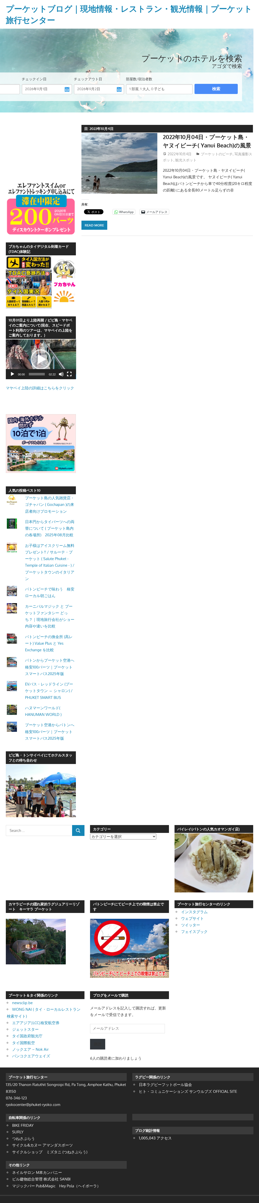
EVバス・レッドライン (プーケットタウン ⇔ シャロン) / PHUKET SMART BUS (49, 691)
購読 (97, 1044)
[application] (41, 359)
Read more (94, 225)
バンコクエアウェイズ (31, 1056)
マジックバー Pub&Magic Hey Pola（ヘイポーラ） (56, 1185)
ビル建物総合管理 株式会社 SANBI (41, 1179)
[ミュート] (61, 374)
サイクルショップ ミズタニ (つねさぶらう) (49, 1152)
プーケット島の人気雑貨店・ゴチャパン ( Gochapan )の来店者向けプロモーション (49, 504)
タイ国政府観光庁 (27, 1036)
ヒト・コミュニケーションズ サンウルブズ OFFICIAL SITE (188, 1091)
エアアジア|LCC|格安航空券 (35, 1022)
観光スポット (186, 160)
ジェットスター (25, 1029)
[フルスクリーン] (69, 374)
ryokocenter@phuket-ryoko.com (33, 1104)
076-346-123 (16, 1098)
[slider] (37, 374)
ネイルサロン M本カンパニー (37, 1172)
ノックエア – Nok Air (30, 1049)
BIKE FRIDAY (23, 1125)
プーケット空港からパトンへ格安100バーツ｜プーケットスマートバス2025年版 (49, 731)
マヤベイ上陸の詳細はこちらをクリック (40, 388)
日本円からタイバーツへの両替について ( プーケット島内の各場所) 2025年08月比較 (49, 528)
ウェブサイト (192, 918)
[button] (41, 359)
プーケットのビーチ (217, 154)
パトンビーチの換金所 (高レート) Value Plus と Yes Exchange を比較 (49, 643)
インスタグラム (194, 911)
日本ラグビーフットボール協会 (165, 1084)
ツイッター (190, 925)
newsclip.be (22, 1002)
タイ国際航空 (23, 1042)
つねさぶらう (23, 1138)
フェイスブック (194, 931)
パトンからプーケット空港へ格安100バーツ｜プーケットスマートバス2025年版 (49, 667)
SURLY (18, 1132)
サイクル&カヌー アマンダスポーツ (42, 1145)
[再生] (12, 374)
